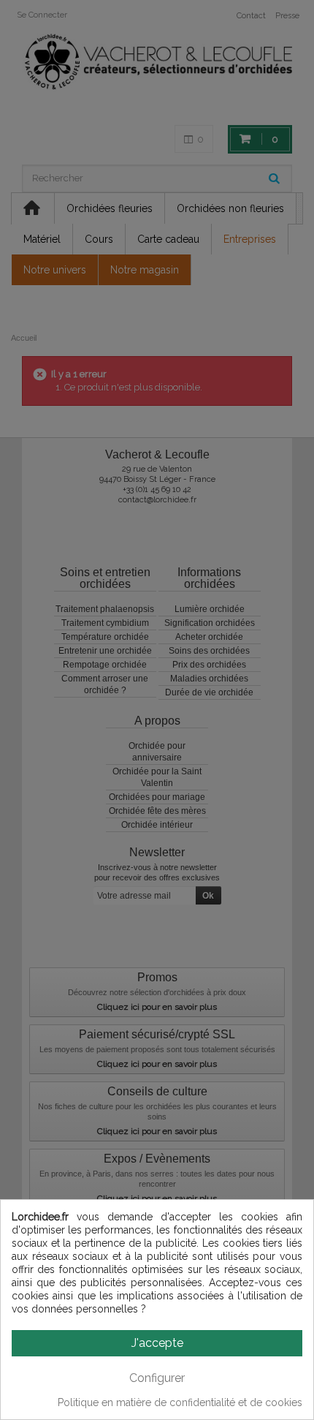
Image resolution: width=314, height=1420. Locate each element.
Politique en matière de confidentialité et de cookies (180, 1402)
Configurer (157, 1378)
